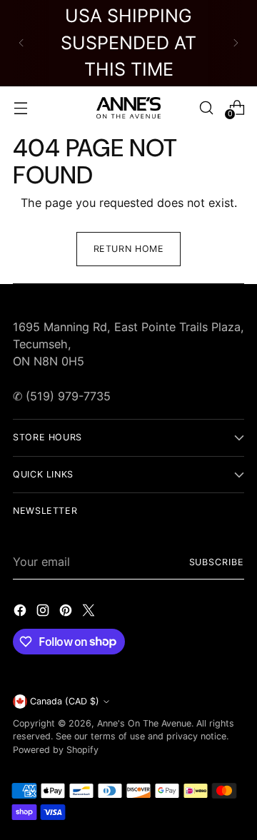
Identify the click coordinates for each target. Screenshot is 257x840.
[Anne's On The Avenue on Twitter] (90, 612)
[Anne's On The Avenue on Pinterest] (67, 612)
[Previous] (21, 43)
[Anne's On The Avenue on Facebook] (21, 612)
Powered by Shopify (56, 749)
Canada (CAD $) (64, 701)
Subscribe (216, 562)
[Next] (235, 43)
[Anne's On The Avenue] (128, 107)
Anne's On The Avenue (144, 723)
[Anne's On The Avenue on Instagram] (44, 612)
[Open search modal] (206, 107)
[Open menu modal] (20, 107)
